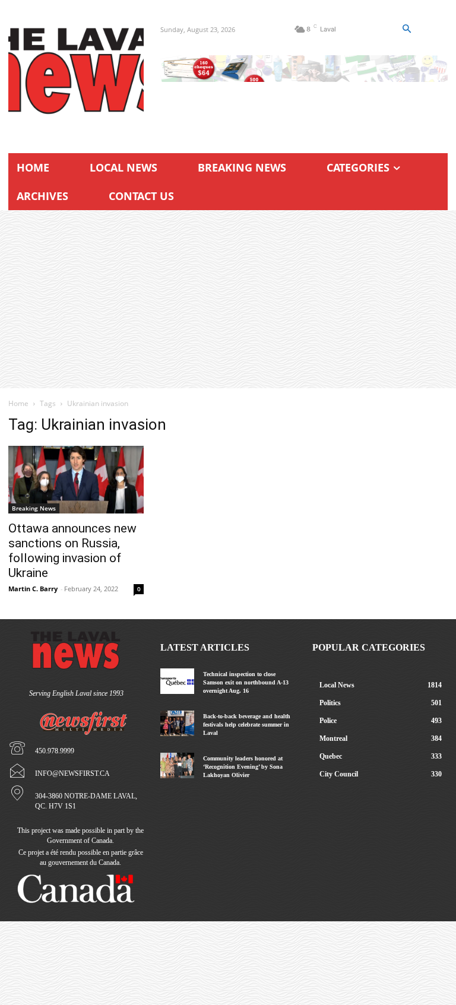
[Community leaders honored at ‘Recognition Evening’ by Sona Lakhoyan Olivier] (177, 765)
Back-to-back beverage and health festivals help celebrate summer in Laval (246, 724)
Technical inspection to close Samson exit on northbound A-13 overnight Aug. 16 (246, 682)
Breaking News (34, 508)
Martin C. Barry (33, 588)
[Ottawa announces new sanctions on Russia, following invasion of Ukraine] (76, 479)
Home (18, 403)
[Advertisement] (228, 299)
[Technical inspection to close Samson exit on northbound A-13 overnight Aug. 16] (177, 681)
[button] (406, 29)
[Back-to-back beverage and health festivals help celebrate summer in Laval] (177, 723)
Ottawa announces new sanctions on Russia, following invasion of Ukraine (72, 550)
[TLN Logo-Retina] (76, 71)
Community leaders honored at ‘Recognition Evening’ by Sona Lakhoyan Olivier (243, 766)
